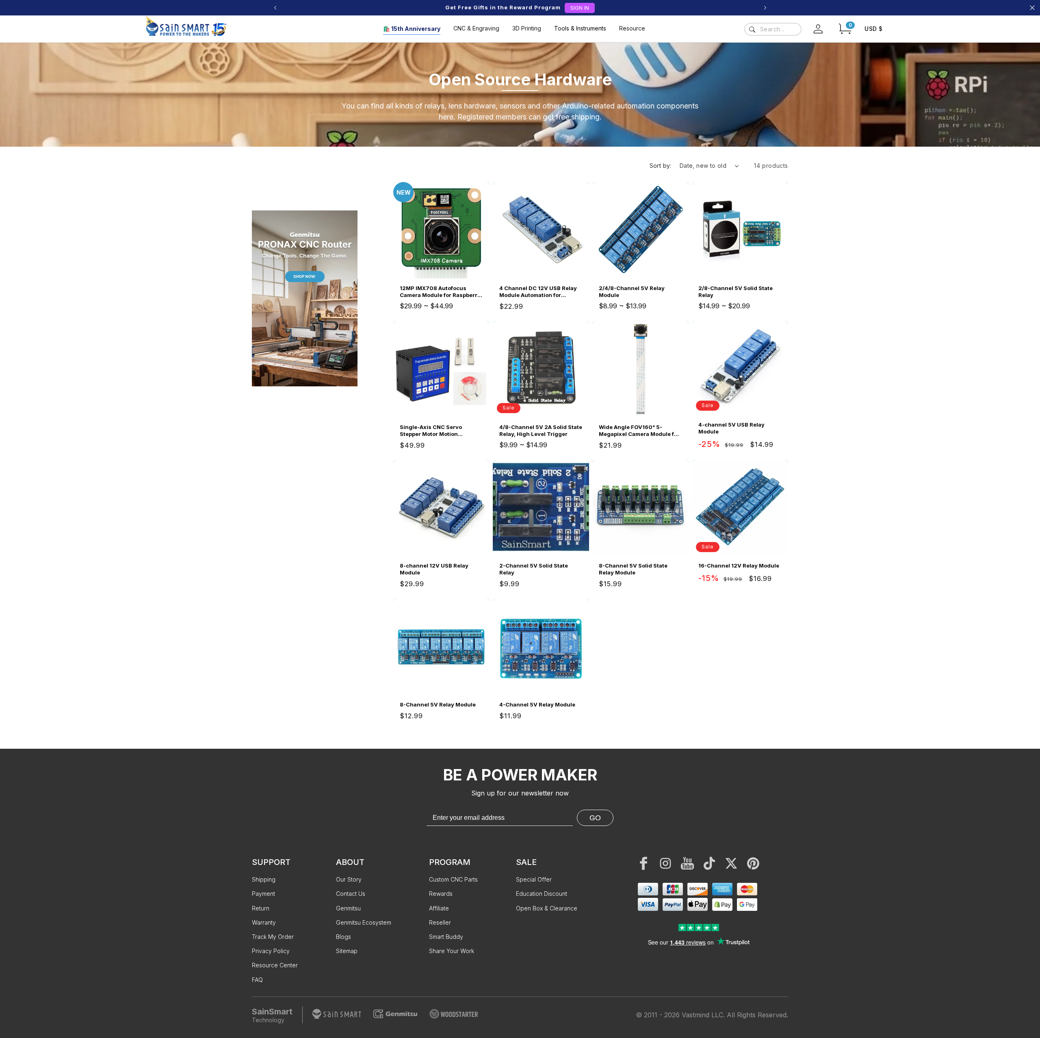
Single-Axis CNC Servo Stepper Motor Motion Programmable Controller (434, 431)
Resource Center (275, 965)
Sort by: (661, 165)
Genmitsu (348, 908)
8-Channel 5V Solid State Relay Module (633, 569)
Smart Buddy (446, 936)
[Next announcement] (765, 7)
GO (595, 818)
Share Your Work (451, 950)
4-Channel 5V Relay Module (537, 704)
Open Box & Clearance (546, 908)
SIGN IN (579, 7)
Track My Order (273, 936)
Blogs (343, 936)
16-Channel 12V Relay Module (738, 565)
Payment (263, 893)
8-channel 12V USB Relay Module (434, 569)
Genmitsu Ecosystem (363, 922)
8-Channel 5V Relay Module (438, 704)
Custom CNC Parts (453, 879)
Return (260, 908)
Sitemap (347, 950)
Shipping (263, 879)
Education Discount (541, 893)
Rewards (441, 893)
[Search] (752, 29)
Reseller (440, 922)
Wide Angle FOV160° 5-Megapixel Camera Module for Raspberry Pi (639, 431)
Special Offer (534, 879)
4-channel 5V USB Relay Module (731, 428)
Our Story (349, 879)
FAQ (257, 979)
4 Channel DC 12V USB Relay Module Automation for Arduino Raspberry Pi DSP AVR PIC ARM (540, 292)
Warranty (264, 922)
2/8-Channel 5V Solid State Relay (735, 291)
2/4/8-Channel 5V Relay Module (632, 291)
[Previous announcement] (275, 7)
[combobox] (772, 29)
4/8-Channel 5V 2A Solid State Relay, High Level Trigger (540, 430)
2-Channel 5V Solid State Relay (533, 569)
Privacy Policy (271, 950)
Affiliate (439, 908)
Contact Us (350, 893)
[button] (845, 29)
